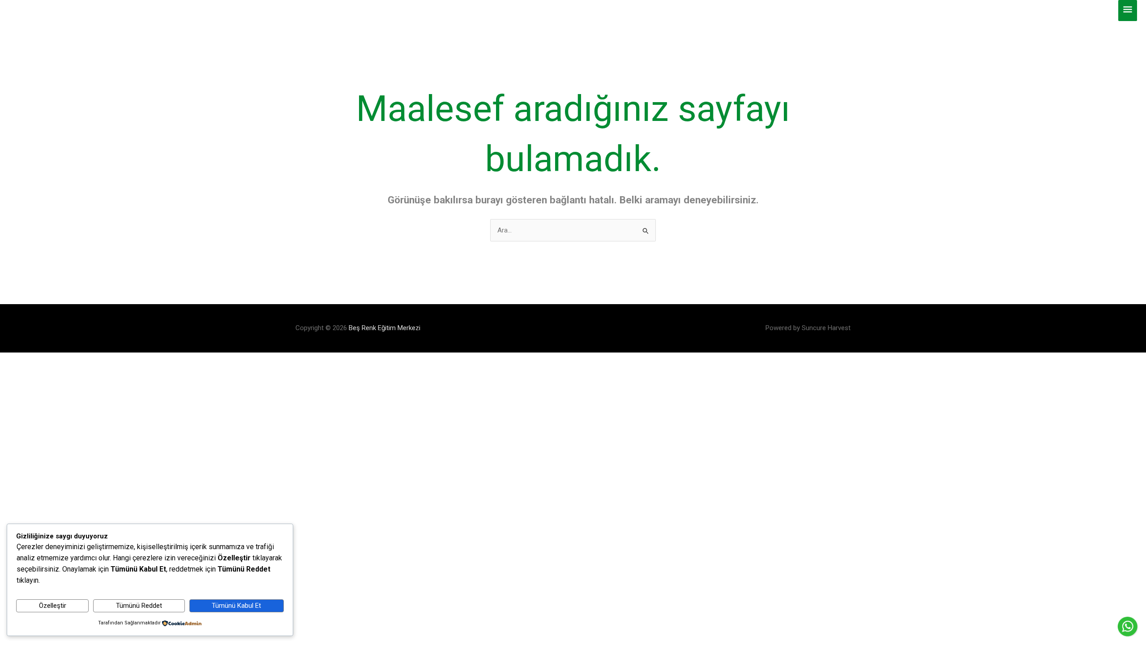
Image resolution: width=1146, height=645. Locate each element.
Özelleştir (52, 606)
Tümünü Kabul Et (236, 606)
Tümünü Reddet (139, 606)
